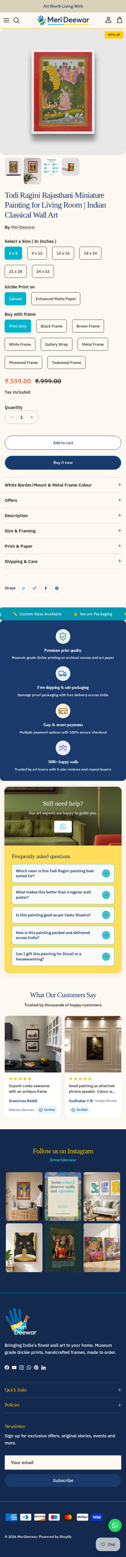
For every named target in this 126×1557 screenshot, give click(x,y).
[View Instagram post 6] (102, 1247)
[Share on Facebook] (45, 588)
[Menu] (6, 20)
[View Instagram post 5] (63, 1247)
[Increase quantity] (33, 417)
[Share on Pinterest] (56, 588)
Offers (11, 500)
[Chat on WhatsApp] (115, 1525)
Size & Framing (20, 531)
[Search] (19, 20)
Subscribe (63, 1480)
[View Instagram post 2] (63, 1196)
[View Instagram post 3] (102, 1196)
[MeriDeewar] (63, 20)
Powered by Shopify (55, 1536)
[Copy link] (34, 588)
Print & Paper (19, 546)
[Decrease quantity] (10, 417)
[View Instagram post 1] (24, 1196)
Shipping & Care (21, 561)
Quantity (14, 407)
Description (16, 515)
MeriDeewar (23, 227)
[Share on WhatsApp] (23, 588)
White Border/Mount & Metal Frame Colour (48, 485)
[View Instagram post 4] (24, 1247)
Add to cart (63, 442)
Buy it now (63, 462)
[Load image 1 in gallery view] (63, 92)
